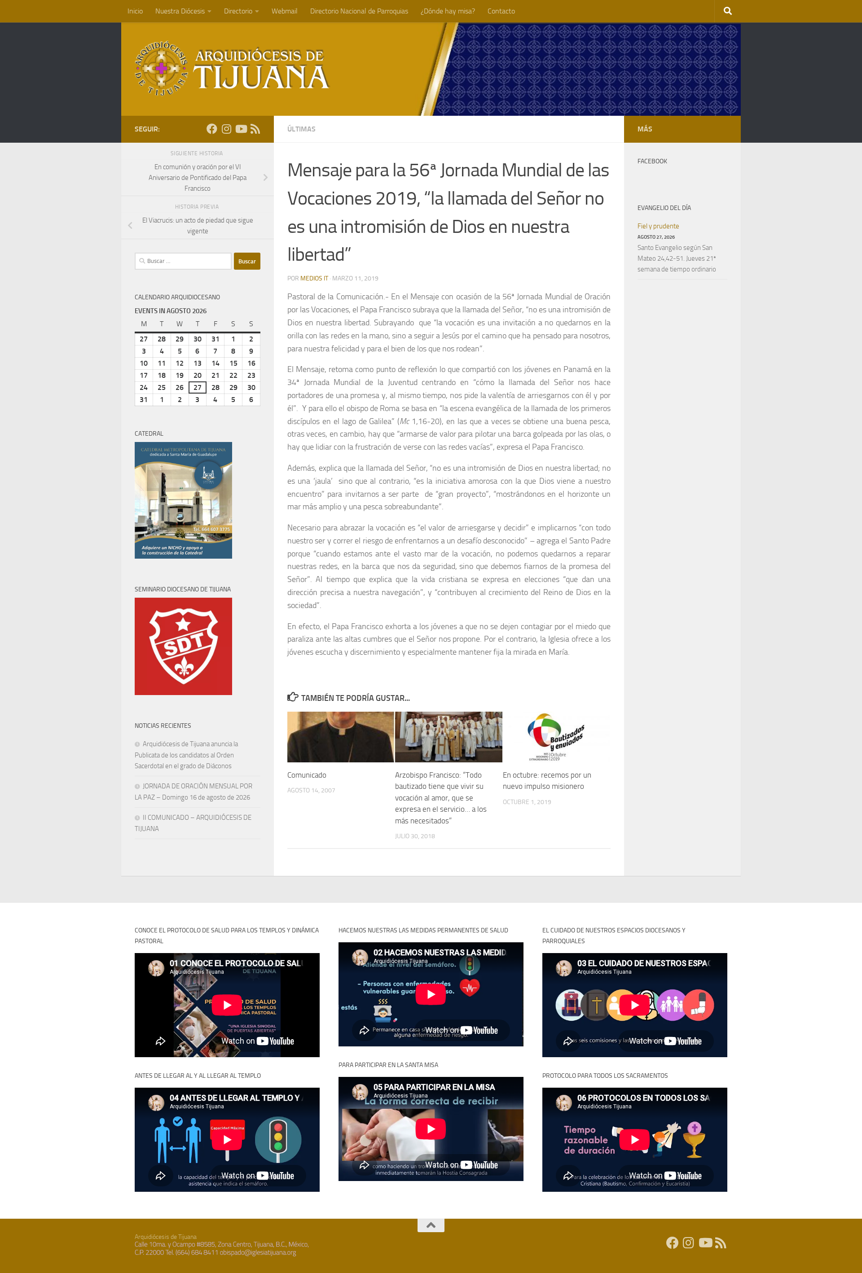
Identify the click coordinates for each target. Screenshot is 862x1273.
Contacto (501, 11)
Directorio (238, 11)
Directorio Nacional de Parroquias (359, 11)
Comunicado (306, 774)
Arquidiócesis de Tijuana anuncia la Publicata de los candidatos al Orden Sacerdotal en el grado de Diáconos (186, 755)
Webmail (285, 11)
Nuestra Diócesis (180, 11)
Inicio (135, 11)
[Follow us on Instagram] (226, 128)
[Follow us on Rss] (255, 128)
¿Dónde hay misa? (448, 11)
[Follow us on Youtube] (240, 128)
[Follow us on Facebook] (212, 128)
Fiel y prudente (658, 226)
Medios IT (314, 278)
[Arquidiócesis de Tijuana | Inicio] (232, 68)
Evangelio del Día (664, 208)
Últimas (301, 129)
